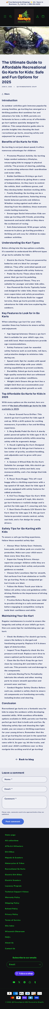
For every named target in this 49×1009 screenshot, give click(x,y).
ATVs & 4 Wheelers (14, 846)
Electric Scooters (13, 880)
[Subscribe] (39, 965)
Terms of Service (13, 920)
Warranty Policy (12, 897)
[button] (5, 16)
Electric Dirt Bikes (13, 874)
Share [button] (7, 94)
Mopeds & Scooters (14, 857)
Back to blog (26, 759)
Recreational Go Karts (15, 869)
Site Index (9, 926)
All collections (11, 840)
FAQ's (7, 937)
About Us (9, 943)
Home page (10, 835)
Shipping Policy (12, 903)
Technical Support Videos (17, 892)
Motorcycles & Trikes (14, 863)
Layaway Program (13, 886)
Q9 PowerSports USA (20, 1002)
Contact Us (10, 948)
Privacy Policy (11, 914)
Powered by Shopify (36, 1002)
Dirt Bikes (9, 852)
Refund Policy (11, 909)
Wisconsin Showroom (15, 931)
